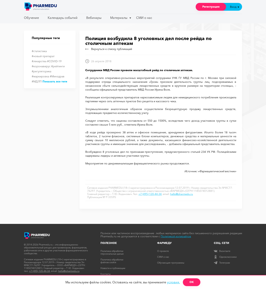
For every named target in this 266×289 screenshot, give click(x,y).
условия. (173, 282)
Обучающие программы (170, 262)
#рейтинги (58, 66)
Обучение (31, 17)
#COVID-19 (54, 61)
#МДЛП (37, 81)
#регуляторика (41, 71)
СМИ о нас (144, 17)
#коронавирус (41, 66)
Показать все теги (54, 81)
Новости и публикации (112, 268)
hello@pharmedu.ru (181, 194)
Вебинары (93, 17)
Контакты (105, 273)
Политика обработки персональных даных (112, 252)
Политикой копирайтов (176, 236)
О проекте (163, 251)
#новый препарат (43, 56)
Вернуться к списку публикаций (111, 49)
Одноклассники (228, 256)
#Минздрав (57, 76)
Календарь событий (63, 17)
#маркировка (40, 76)
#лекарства (39, 61)
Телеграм (224, 262)
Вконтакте (224, 251)
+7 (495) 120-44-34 (150, 194)
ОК (191, 282)
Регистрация (210, 6)
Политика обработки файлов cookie (111, 261)
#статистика (39, 51)
